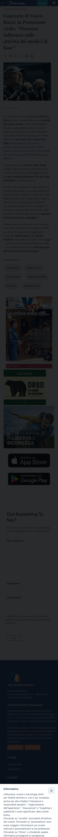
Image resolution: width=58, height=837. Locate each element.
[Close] (51, 790)
